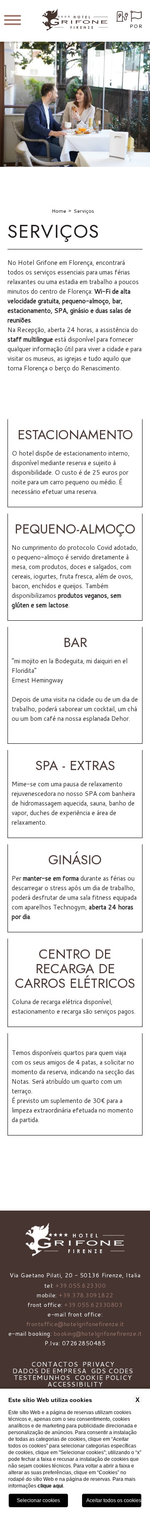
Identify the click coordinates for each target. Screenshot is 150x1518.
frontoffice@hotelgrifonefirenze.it (75, 1324)
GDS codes (112, 1370)
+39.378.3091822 (86, 1295)
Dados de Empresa (49, 1370)
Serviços (83, 210)
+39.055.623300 (80, 1285)
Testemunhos (42, 1377)
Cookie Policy (103, 1377)
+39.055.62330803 (93, 1305)
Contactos (54, 1364)
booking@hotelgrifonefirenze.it (98, 1333)
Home (59, 210)
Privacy (98, 1364)
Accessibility (75, 1384)
